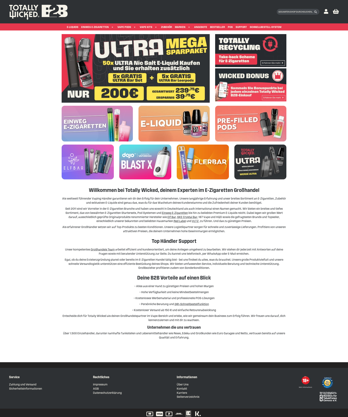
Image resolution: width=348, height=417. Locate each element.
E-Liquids (72, 27)
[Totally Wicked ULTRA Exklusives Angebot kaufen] (136, 101)
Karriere (182, 392)
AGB (96, 388)
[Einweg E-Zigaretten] (97, 140)
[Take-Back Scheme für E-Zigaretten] (250, 66)
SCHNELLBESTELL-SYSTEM (265, 27)
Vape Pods (124, 27)
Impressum (100, 384)
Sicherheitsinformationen (25, 388)
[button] (326, 11)
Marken (180, 27)
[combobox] (298, 12)
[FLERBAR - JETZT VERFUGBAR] (203, 178)
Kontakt (182, 388)
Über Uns (182, 384)
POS (230, 27)
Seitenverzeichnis (188, 396)
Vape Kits (146, 27)
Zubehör (166, 27)
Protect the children (328, 379)
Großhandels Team (103, 249)
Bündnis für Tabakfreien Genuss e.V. (328, 393)
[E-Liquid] (174, 140)
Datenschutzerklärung (107, 392)
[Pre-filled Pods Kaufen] (250, 140)
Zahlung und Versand (22, 384)
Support (241, 27)
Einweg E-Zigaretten (95, 27)
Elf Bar (171, 217)
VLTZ (195, 221)
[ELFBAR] (88, 178)
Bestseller (217, 27)
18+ (305, 377)
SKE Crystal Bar (187, 217)
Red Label (180, 221)
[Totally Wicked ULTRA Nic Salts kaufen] (260, 178)
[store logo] (38, 11)
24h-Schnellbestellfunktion (192, 304)
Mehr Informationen (305, 387)
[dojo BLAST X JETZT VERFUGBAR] (145, 178)
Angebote (200, 27)
